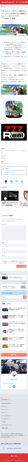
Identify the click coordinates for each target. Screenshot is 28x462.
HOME (14, 456)
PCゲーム (5, 406)
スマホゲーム (6, 418)
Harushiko (14, 379)
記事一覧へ (14, 355)
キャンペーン (6, 409)
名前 (3, 242)
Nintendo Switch (7, 403)
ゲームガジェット (7, 415)
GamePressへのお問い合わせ (14, 448)
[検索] (24, 297)
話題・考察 (6, 428)
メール (3, 249)
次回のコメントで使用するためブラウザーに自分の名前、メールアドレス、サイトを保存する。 (15, 262)
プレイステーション (8, 425)
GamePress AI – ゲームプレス (14, 2)
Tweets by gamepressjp (7, 383)
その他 (5, 421)
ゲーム (9, 187)
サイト (3, 255)
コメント (5, 224)
